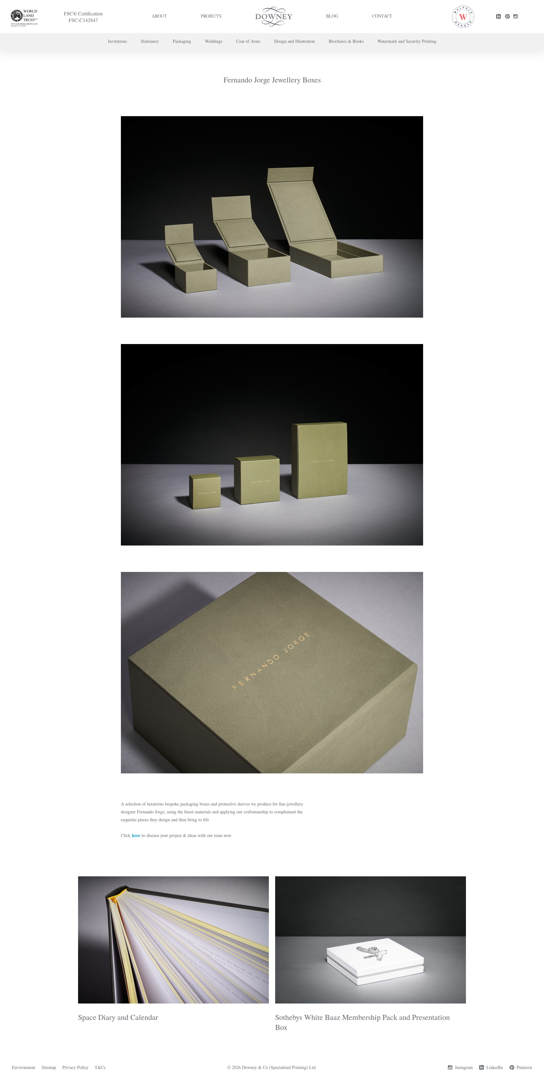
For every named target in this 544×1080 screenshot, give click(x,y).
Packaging (182, 41)
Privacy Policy (75, 1067)
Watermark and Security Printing (406, 41)
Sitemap (49, 1067)
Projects (211, 16)
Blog (332, 16)
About (159, 16)
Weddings (213, 41)
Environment (23, 1067)
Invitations (117, 41)
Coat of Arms (248, 41)
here (136, 835)
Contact (382, 16)
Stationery (150, 41)
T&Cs (100, 1067)
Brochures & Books (346, 41)
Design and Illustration (294, 41)
